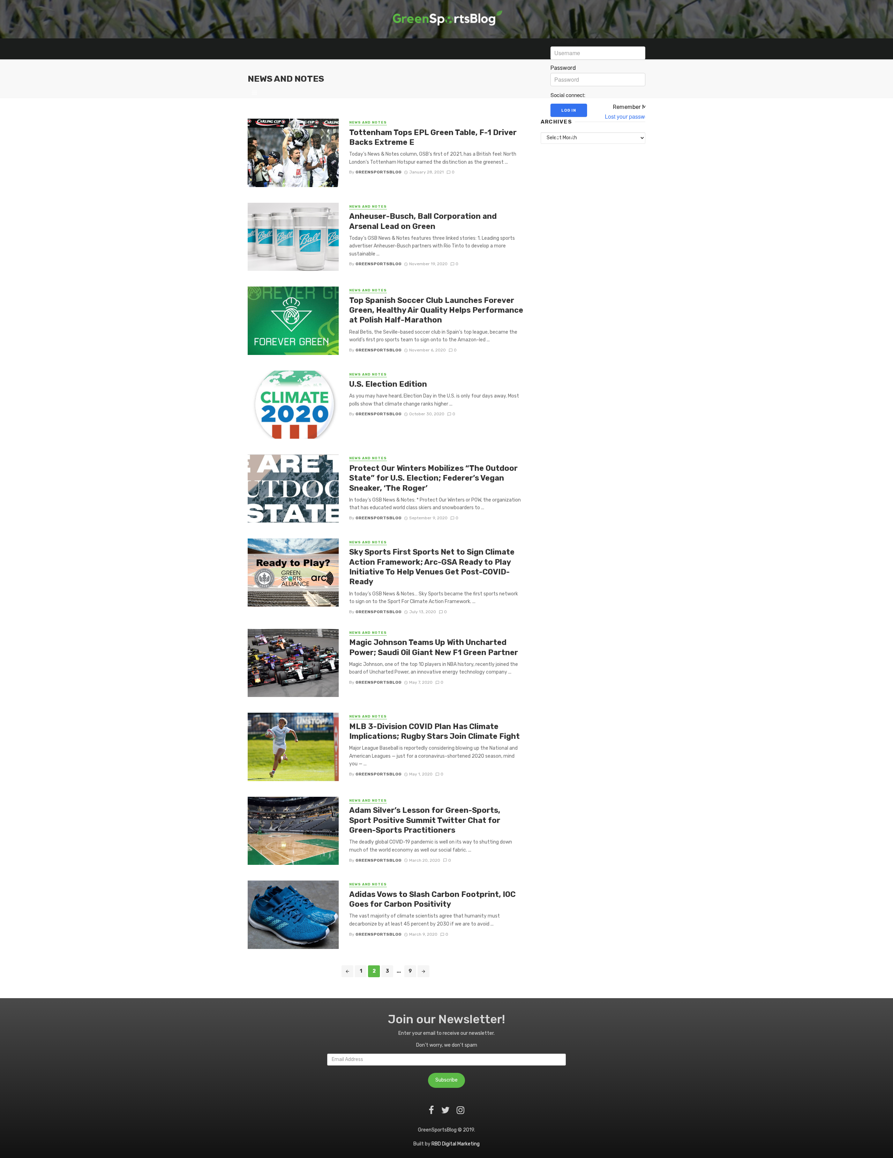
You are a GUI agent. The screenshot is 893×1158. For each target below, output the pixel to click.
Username (563, 41)
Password (563, 68)
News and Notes (368, 207)
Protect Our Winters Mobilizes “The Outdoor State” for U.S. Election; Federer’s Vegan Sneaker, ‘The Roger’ (433, 478)
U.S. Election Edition (388, 384)
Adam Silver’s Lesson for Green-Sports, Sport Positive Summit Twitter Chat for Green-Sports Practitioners (424, 820)
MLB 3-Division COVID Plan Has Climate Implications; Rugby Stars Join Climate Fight (434, 731)
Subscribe (446, 1080)
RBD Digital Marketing (456, 1144)
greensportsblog (378, 172)
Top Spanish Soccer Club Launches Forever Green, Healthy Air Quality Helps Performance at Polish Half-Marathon (436, 310)
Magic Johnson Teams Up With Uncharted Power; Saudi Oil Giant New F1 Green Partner (433, 647)
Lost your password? (630, 116)
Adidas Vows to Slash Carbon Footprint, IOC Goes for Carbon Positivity (432, 899)
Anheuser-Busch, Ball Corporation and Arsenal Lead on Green (423, 221)
